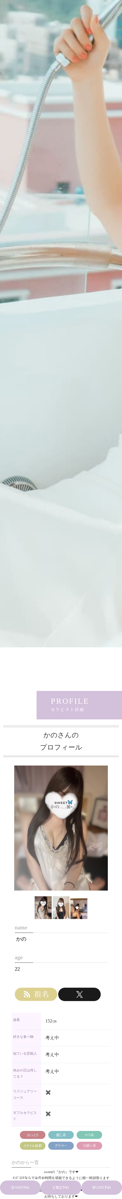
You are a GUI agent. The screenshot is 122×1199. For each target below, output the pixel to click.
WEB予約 (21, 1188)
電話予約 (61, 1188)
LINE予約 (103, 1188)
